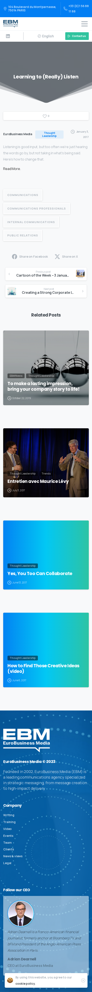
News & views (12, 856)
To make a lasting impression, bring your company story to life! (43, 386)
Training (9, 822)
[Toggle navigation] (84, 24)
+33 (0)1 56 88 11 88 (78, 8)
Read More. (12, 168)
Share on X (70, 256)
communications (22, 195)
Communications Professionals (36, 208)
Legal (7, 863)
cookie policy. (25, 983)
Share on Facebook (33, 256)
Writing (8, 815)
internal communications (31, 222)
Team (7, 842)
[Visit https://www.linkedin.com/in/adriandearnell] (8, 36)
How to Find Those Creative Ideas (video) (43, 668)
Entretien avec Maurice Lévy (38, 481)
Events (8, 836)
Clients (8, 849)
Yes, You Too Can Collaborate (39, 573)
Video (7, 829)
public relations (22, 235)
